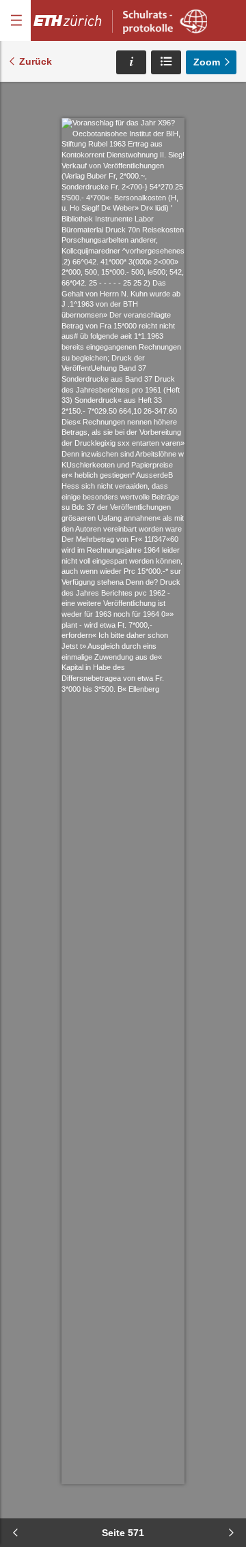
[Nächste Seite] (231, 1532)
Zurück (35, 61)
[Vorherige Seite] (15, 1532)
